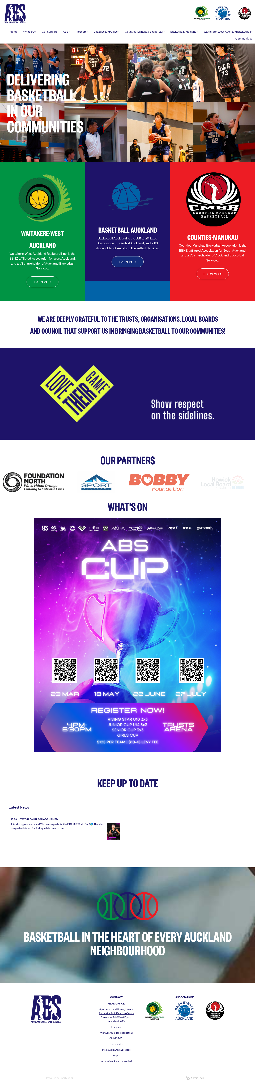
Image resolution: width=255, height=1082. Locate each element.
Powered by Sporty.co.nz (59, 1078)
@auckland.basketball (120, 1061)
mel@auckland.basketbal (116, 1049)
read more (58, 828)
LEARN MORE (43, 282)
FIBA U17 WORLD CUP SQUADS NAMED (34, 819)
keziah (104, 1061)
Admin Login (197, 1078)
